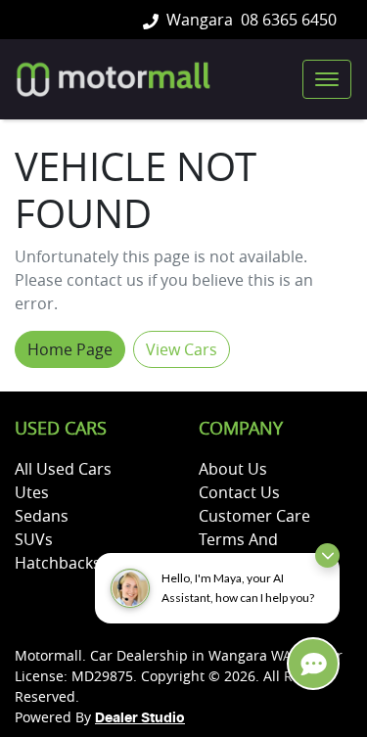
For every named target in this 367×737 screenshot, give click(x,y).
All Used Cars (63, 469)
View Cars (181, 349)
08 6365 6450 (289, 19)
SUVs (34, 539)
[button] (326, 79)
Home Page (70, 349)
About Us (233, 469)
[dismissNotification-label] (327, 555)
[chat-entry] (313, 663)
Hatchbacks (58, 563)
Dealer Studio (140, 718)
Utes (32, 492)
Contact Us (239, 492)
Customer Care (254, 516)
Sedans (42, 516)
